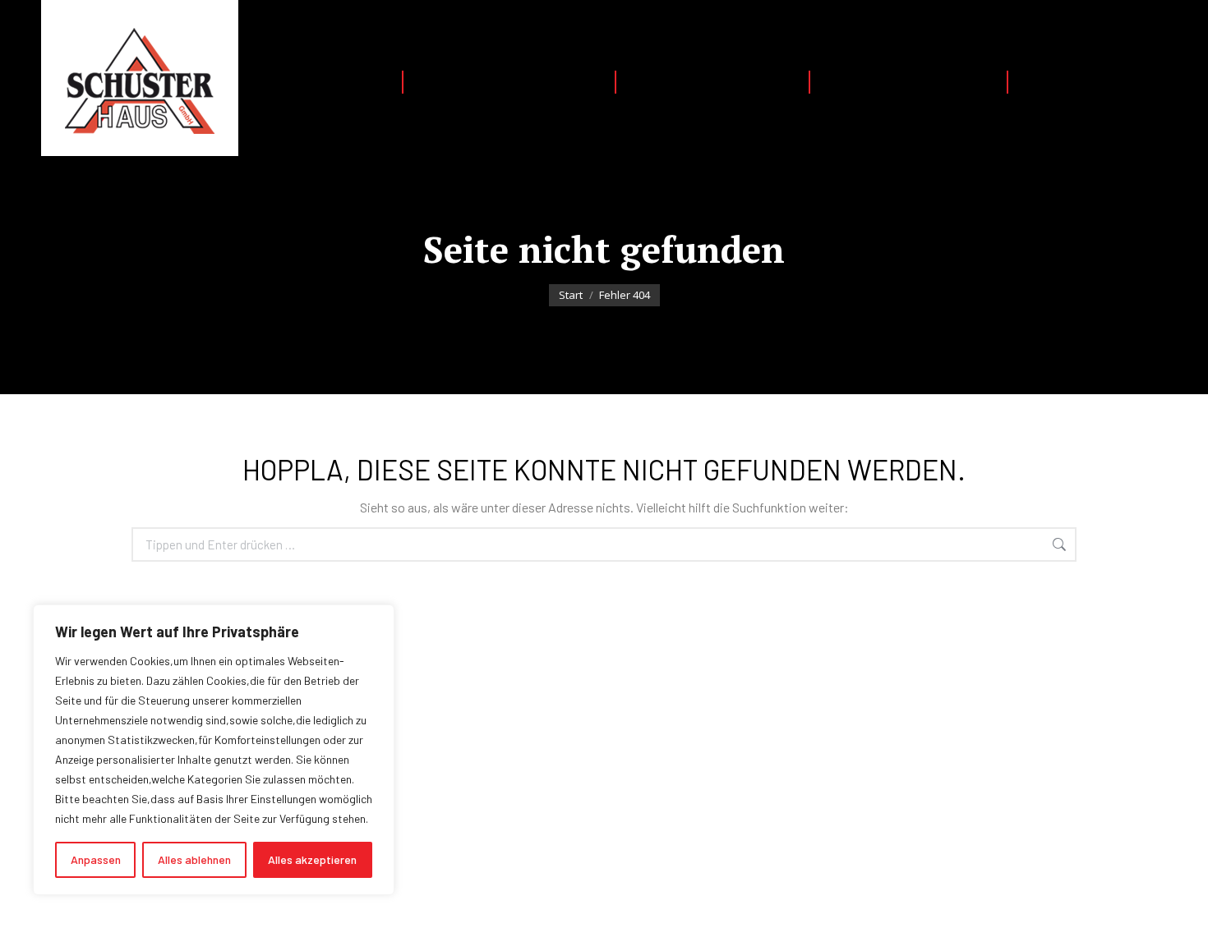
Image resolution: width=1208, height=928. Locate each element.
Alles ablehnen (194, 859)
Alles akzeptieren (312, 859)
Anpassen (96, 859)
